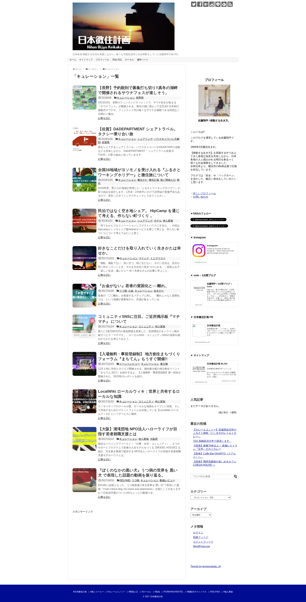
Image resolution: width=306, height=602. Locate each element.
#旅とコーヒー (97, 592)
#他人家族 (228, 592)
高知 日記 (117, 59)
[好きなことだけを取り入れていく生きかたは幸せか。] (84, 258)
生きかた (159, 290)
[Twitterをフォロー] (193, 4)
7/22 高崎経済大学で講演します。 (212, 441)
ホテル (158, 220)
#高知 (157, 592)
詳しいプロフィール (204, 193)
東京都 (164, 364)
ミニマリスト (158, 258)
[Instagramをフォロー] (212, 4)
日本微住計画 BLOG (217, 363)
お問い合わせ (200, 196)
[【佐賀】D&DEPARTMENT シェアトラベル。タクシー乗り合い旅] (84, 139)
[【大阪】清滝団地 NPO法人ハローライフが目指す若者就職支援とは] (84, 439)
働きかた (142, 180)
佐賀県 (105, 142)
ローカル (129, 59)
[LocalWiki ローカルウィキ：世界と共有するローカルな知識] (84, 401)
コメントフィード (203, 542)
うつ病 (123, 290)
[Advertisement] (99, 544)
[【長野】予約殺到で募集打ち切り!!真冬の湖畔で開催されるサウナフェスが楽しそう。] (84, 98)
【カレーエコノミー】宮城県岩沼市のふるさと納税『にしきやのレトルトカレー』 (214, 433)
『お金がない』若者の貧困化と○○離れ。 (133, 286)
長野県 (140, 97)
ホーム (72, 59)
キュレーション (126, 97)
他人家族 (168, 220)
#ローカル (146, 592)
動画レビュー (167, 480)
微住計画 (154, 180)
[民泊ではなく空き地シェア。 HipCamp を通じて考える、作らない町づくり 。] (84, 221)
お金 (130, 290)
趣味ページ (142, 59)
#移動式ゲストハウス (197, 592)
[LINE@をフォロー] (218, 4)
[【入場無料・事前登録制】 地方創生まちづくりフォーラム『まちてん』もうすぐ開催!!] (84, 364)
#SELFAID (215, 592)
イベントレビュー (129, 364)
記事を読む (104, 118)
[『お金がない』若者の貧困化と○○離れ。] (84, 296)
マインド (144, 258)
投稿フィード (200, 537)
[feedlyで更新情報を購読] (224, 4)
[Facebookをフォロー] (199, 4)
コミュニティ (146, 326)
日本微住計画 (213, 325)
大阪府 (154, 439)
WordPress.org (201, 546)
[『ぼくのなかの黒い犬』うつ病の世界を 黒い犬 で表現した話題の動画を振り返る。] (84, 480)
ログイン (198, 532)
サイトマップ (86, 59)
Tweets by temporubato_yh (205, 566)
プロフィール (102, 59)
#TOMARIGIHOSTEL (173, 592)
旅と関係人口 (168, 180)
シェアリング (145, 139)
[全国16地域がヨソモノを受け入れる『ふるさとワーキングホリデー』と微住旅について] (84, 180)
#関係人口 (133, 592)
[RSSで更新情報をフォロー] (230, 4)
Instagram (212, 245)
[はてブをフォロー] (205, 4)
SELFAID (125, 480)
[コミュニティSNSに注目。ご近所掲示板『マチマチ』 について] (84, 326)
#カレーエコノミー (116, 592)
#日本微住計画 (80, 592)
